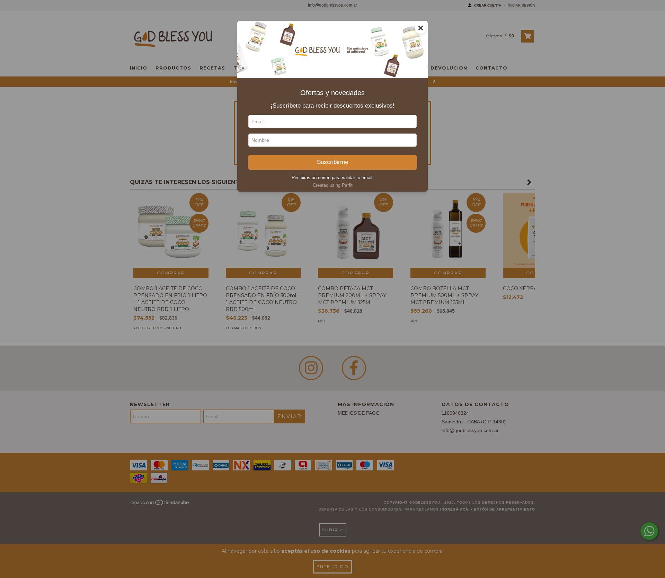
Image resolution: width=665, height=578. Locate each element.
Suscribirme (332, 162)
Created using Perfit (333, 185)
